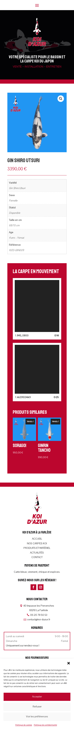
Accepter (37, 696)
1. (22, 335)
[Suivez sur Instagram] (40, 587)
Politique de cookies (23, 725)
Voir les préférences (37, 716)
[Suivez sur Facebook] (33, 587)
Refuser (37, 706)
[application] (37, 306)
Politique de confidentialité (45, 725)
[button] (68, 663)
